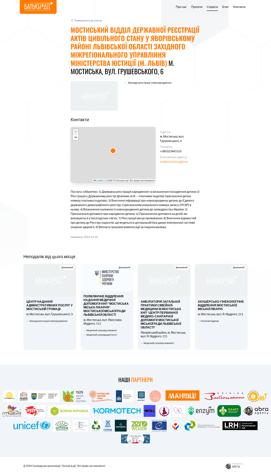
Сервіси (212, 7)
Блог (225, 7)
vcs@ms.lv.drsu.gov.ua (174, 161)
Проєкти (196, 7)
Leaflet (99, 180)
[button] (113, 150)
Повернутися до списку (88, 20)
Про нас (181, 7)
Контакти (239, 7)
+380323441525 (171, 151)
